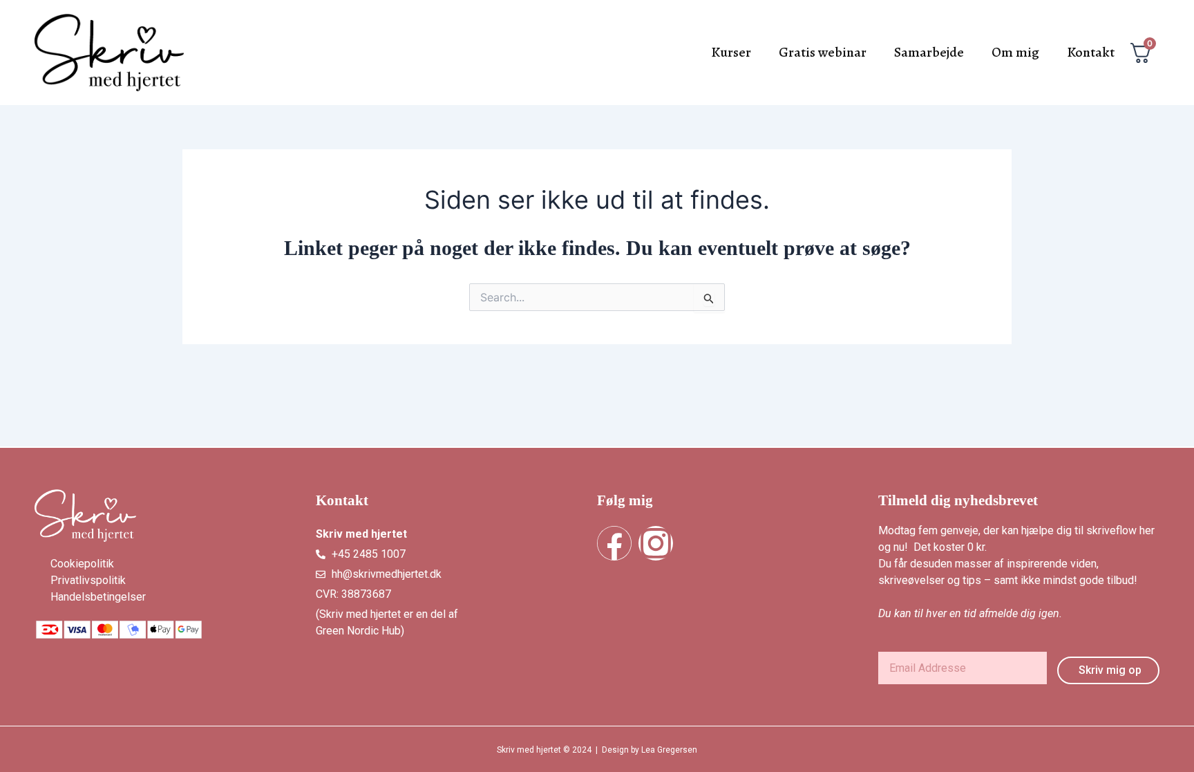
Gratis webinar (822, 52)
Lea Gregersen (669, 750)
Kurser (731, 52)
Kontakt (1091, 52)
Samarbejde (929, 52)
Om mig (1015, 52)
